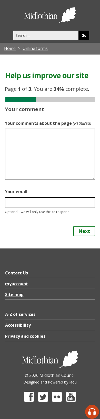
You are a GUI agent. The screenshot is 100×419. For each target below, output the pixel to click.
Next (84, 231)
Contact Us (16, 273)
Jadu (73, 382)
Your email (16, 191)
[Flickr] (57, 400)
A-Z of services (20, 314)
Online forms (35, 48)
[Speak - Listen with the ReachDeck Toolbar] (92, 412)
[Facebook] (29, 400)
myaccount (16, 284)
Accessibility (18, 325)
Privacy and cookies (25, 336)
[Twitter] (43, 400)
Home (10, 48)
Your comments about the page (48, 123)
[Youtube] (71, 400)
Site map (14, 294)
